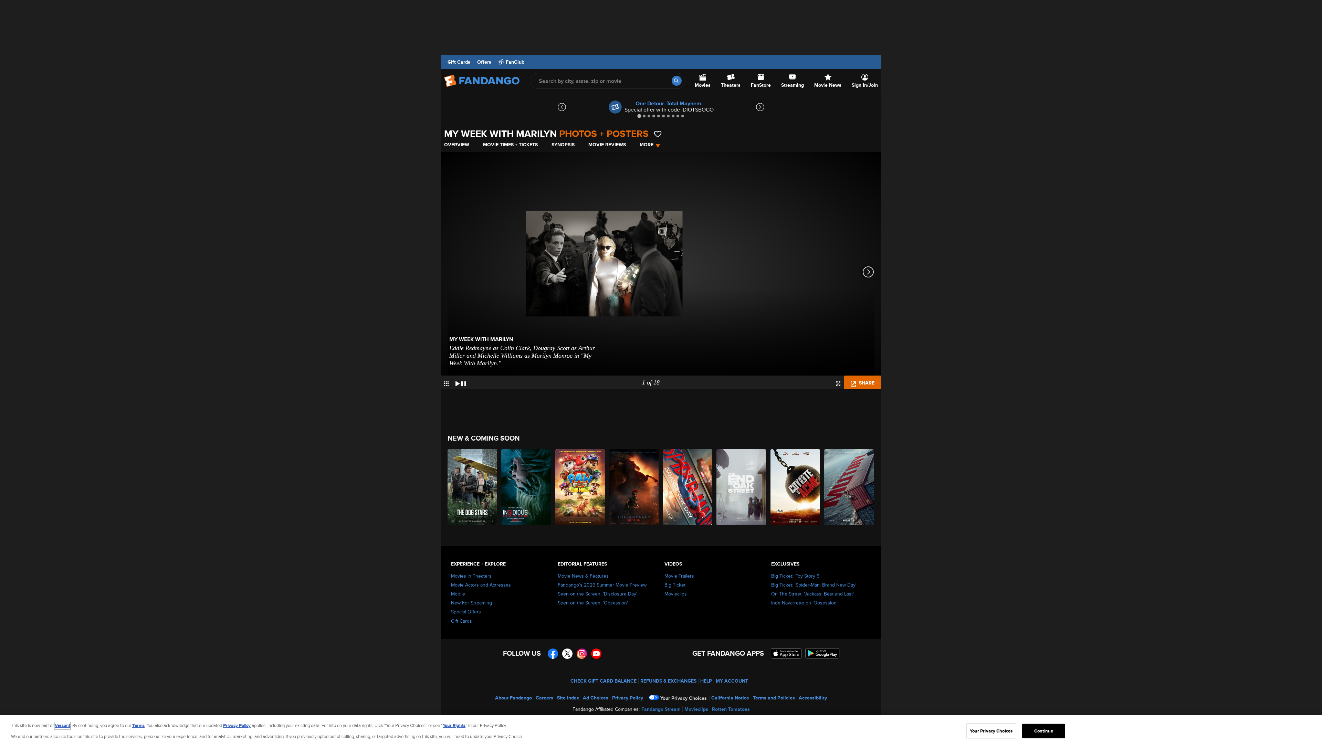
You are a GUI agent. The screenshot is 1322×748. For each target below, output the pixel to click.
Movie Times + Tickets (510, 144)
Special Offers (466, 611)
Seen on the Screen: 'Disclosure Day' (597, 593)
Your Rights (454, 725)
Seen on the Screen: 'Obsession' (593, 602)
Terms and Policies (774, 697)
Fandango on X (567, 654)
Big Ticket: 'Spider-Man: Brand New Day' (814, 584)
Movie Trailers (679, 575)
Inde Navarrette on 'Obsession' (804, 602)
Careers (544, 697)
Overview (456, 144)
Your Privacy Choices (683, 698)
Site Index (568, 697)
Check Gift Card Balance (603, 680)
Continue (1043, 731)
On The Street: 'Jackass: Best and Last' (812, 593)
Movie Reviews (607, 144)
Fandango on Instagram (582, 654)
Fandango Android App (822, 653)
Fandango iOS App (786, 653)
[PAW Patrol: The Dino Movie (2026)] (580, 487)
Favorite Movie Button (658, 134)
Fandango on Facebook (553, 654)
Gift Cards (459, 62)
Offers (484, 62)
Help (706, 680)
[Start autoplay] (460, 382)
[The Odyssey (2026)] (634, 487)
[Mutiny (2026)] (849, 487)
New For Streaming (471, 602)
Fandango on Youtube (596, 654)
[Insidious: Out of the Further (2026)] (526, 487)
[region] (661, 731)
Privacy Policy (627, 697)
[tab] (639, 116)
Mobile (458, 593)
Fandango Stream (661, 709)
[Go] (677, 81)
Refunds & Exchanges (668, 680)
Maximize (838, 383)
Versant (62, 725)
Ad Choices (595, 697)
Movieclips (675, 593)
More (646, 144)
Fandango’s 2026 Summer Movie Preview (602, 584)
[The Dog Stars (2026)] (473, 487)
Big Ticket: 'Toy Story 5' (795, 575)
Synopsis (563, 144)
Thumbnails (446, 383)
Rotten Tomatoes (731, 709)
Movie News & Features (583, 575)
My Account (732, 680)
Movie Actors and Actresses (481, 584)
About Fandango (513, 697)
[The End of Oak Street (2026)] (741, 487)
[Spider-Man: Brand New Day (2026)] (688, 487)
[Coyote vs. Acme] (795, 487)
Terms (138, 725)
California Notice (730, 697)
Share (866, 382)
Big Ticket (674, 584)
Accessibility (813, 697)
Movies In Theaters (471, 575)
